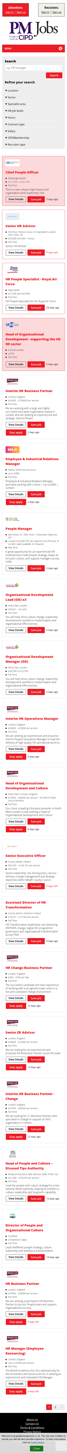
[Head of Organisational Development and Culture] (13, 774)
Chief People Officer (22, 172)
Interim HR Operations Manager (32, 718)
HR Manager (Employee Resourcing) (25, 1351)
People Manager (19, 528)
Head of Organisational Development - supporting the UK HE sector (33, 339)
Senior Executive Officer (26, 855)
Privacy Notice (32, 1431)
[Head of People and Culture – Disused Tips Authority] (13, 1154)
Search (54, 75)
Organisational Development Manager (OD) (29, 659)
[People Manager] (13, 520)
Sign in (10, 12)
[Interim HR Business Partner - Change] (13, 1085)
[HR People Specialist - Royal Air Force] (13, 270)
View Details (15, 199)
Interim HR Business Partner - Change (30, 1096)
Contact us (32, 1423)
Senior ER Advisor (20, 1032)
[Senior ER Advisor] (13, 1023)
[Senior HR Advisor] (13, 217)
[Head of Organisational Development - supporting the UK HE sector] (13, 325)
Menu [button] (8, 48)
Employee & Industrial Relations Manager (32, 461)
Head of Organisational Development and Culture (27, 785)
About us (32, 1419)
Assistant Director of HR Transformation (26, 904)
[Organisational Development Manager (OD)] (13, 648)
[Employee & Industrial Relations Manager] (13, 450)
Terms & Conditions (32, 1427)
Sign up (21, 12)
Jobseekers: (15, 7)
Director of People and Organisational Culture (24, 1227)
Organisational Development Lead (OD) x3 (29, 597)
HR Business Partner (22, 1283)
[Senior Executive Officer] (13, 847)
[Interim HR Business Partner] (13, 382)
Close (36, 1448)
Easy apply (16, 432)
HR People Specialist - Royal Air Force (31, 281)
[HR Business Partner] (13, 1275)
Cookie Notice (37, 1442)
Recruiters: (51, 7)
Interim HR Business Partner (29, 391)
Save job (36, 199)
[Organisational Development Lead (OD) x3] (13, 586)
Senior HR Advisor (21, 226)
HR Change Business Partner (29, 967)
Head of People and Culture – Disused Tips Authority (29, 1165)
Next (62, 1407)
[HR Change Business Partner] (13, 959)
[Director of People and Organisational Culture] (13, 1216)
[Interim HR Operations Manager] (13, 709)
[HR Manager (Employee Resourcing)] (13, 1339)
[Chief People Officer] (13, 163)
